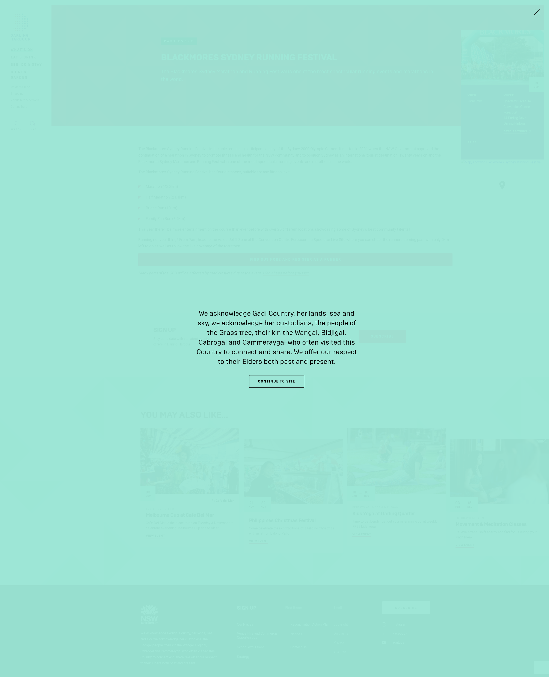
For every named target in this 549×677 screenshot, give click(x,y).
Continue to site (276, 381)
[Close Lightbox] (537, 12)
